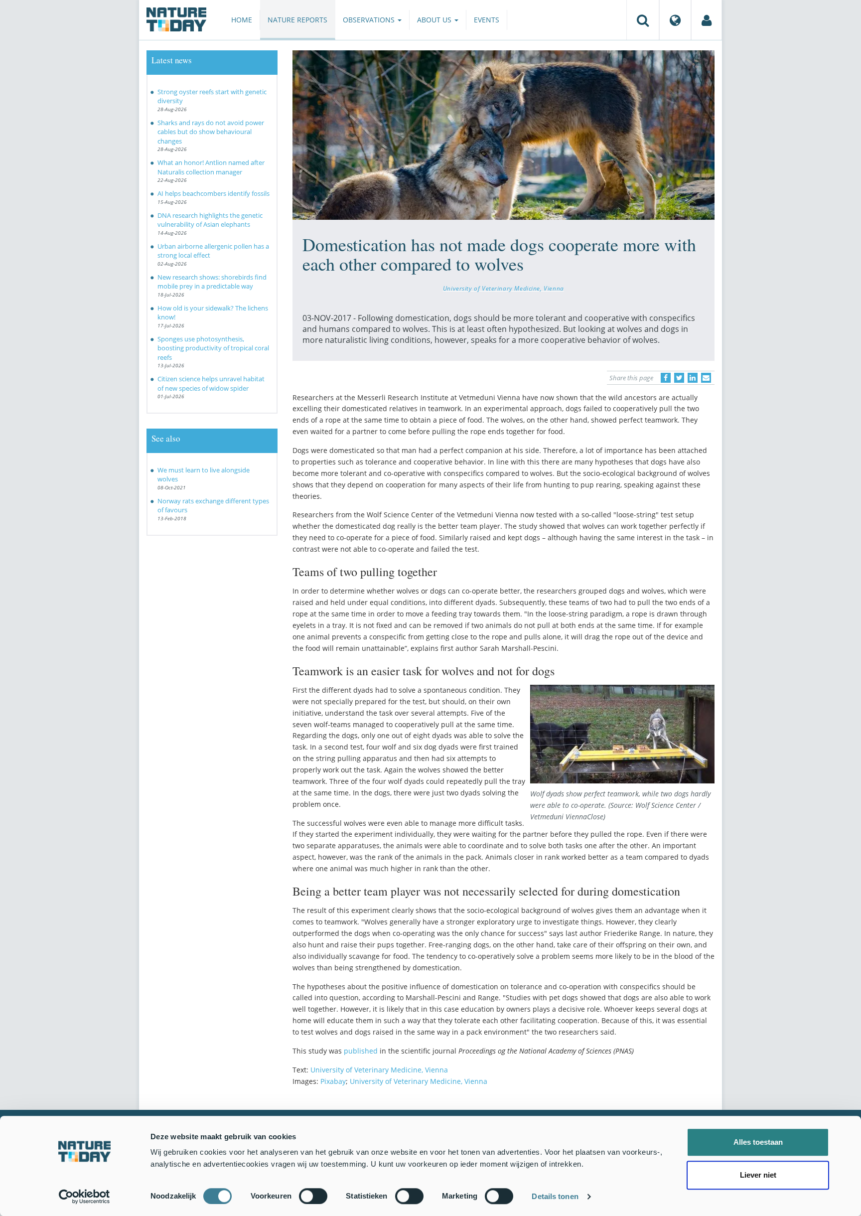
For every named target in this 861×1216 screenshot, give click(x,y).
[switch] (313, 1196)
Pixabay (333, 1081)
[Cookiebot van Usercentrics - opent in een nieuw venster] (84, 1196)
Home (241, 19)
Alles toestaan (758, 1142)
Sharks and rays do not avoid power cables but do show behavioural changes (210, 132)
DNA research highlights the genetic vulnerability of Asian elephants (210, 220)
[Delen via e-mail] (706, 378)
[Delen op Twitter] (679, 378)
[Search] (642, 20)
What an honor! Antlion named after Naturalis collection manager (211, 167)
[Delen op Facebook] (666, 378)
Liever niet (758, 1175)
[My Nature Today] (706, 20)
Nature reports (297, 19)
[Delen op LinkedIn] (693, 378)
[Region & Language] (675, 20)
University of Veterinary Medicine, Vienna (503, 288)
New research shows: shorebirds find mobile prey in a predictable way (212, 282)
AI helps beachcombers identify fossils (213, 193)
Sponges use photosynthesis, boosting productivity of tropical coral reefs (213, 348)
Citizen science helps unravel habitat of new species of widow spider (211, 383)
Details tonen (555, 1196)
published (361, 1051)
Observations (370, 19)
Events (486, 19)
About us (435, 19)
